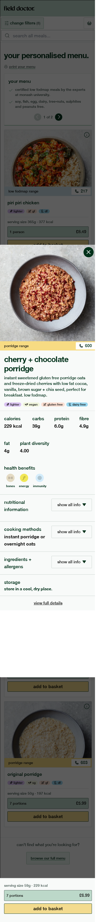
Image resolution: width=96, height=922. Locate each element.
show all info (68, 504)
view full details (48, 603)
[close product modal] (88, 247)
